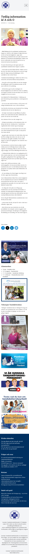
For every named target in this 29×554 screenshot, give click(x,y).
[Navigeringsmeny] (26, 5)
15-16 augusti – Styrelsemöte (10, 271)
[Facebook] (3, 228)
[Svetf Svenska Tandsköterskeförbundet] (5, 5)
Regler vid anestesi (6, 461)
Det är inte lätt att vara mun (9, 503)
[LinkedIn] (12, 228)
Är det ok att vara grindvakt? (9, 449)
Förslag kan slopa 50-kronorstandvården (12, 485)
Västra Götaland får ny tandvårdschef (11, 475)
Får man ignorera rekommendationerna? (12, 447)
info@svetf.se (15, 552)
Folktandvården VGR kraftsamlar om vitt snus (13, 501)
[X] (7, 228)
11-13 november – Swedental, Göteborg (13, 273)
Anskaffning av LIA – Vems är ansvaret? (12, 463)
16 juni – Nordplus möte (9, 269)
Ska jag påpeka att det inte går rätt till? (12, 441)
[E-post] (16, 228)
